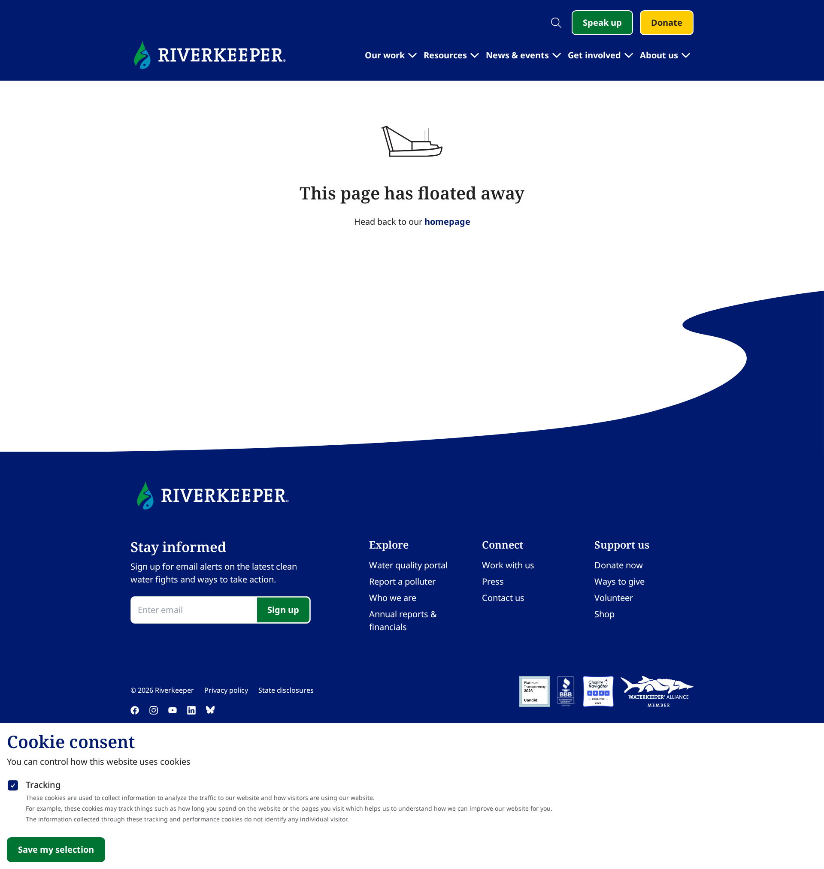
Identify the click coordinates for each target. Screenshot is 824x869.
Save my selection (56, 849)
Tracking (43, 785)
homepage (447, 221)
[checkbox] (13, 783)
